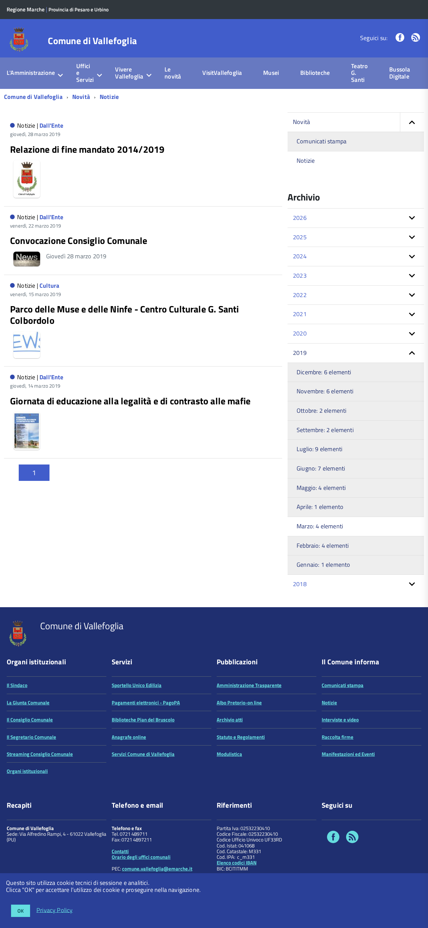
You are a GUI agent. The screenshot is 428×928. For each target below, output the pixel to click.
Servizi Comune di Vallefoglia (143, 754)
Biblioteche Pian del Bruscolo (143, 719)
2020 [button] (300, 333)
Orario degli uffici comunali (141, 857)
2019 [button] (300, 352)
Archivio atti (230, 719)
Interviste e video (340, 719)
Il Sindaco (17, 685)
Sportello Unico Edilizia (137, 685)
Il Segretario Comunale (31, 737)
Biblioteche (315, 72)
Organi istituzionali (27, 771)
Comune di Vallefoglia (92, 40)
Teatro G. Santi (359, 72)
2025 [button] (300, 237)
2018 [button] (300, 583)
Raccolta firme (337, 737)
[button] (412, 122)
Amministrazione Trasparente (249, 685)
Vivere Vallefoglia (129, 73)
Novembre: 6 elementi (325, 391)
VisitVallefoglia (222, 72)
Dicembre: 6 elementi (324, 372)
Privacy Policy (54, 909)
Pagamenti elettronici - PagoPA (146, 702)
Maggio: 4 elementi (321, 487)
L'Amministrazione (31, 72)
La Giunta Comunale (28, 702)
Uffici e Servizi (85, 72)
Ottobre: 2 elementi (321, 410)
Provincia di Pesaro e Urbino (78, 9)
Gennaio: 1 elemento (323, 564)
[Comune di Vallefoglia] (19, 38)
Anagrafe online (129, 737)
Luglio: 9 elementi (319, 448)
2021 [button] (300, 313)
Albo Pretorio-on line (239, 702)
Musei (271, 72)
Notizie (109, 96)
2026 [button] (300, 217)
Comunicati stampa (321, 141)
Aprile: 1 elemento (320, 506)
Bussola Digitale (399, 73)
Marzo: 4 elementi (320, 526)
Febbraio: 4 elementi (323, 545)
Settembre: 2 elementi (325, 429)
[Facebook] (400, 37)
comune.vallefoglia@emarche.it (157, 869)
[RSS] (415, 37)
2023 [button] (300, 275)
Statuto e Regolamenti (241, 737)
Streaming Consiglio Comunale (40, 754)
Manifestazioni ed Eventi (348, 754)
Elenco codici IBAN (236, 863)
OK (20, 911)
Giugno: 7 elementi (321, 468)
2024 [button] (300, 256)
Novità (81, 96)
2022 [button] (300, 294)
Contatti (120, 851)
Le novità (173, 73)
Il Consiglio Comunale (30, 719)
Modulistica (229, 754)
